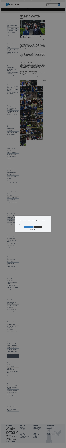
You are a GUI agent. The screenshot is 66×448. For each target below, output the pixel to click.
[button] (33, 229)
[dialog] (33, 224)
